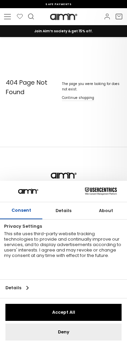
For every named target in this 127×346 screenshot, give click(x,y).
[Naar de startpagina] (63, 16)
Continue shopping (78, 98)
